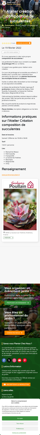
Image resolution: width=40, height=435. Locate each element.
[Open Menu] (36, 3)
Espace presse (7, 394)
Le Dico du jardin (8, 397)
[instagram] (14, 360)
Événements (9, 25)
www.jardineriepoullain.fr (11, 175)
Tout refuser (20, 423)
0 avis (13, 43)
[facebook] (4, 360)
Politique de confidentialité (19, 432)
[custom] (25, 360)
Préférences (20, 428)
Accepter (20, 418)
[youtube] (19, 360)
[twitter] (9, 360)
